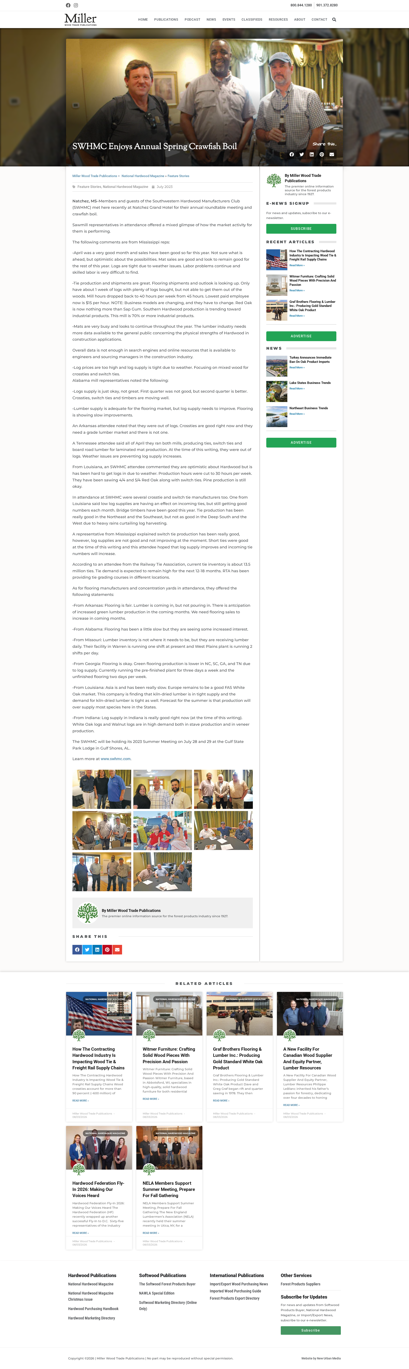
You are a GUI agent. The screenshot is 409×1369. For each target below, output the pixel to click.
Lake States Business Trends (310, 383)
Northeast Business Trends (308, 408)
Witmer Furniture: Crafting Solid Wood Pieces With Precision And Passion (312, 281)
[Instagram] (76, 5)
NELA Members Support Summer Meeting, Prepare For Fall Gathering (169, 1189)
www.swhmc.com (116, 759)
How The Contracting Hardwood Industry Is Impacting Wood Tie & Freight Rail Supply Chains (312, 255)
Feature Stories (178, 176)
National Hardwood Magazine (143, 176)
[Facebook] (68, 5)
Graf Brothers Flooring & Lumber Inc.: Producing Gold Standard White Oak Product (312, 306)
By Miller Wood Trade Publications (131, 910)
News (211, 19)
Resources (278, 19)
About (299, 19)
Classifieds (252, 19)
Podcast (192, 19)
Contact (319, 19)
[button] (334, 19)
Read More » (297, 265)
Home (143, 19)
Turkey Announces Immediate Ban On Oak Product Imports (310, 360)
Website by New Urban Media (321, 1358)
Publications (166, 19)
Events (229, 19)
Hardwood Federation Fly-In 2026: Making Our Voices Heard (98, 1189)
